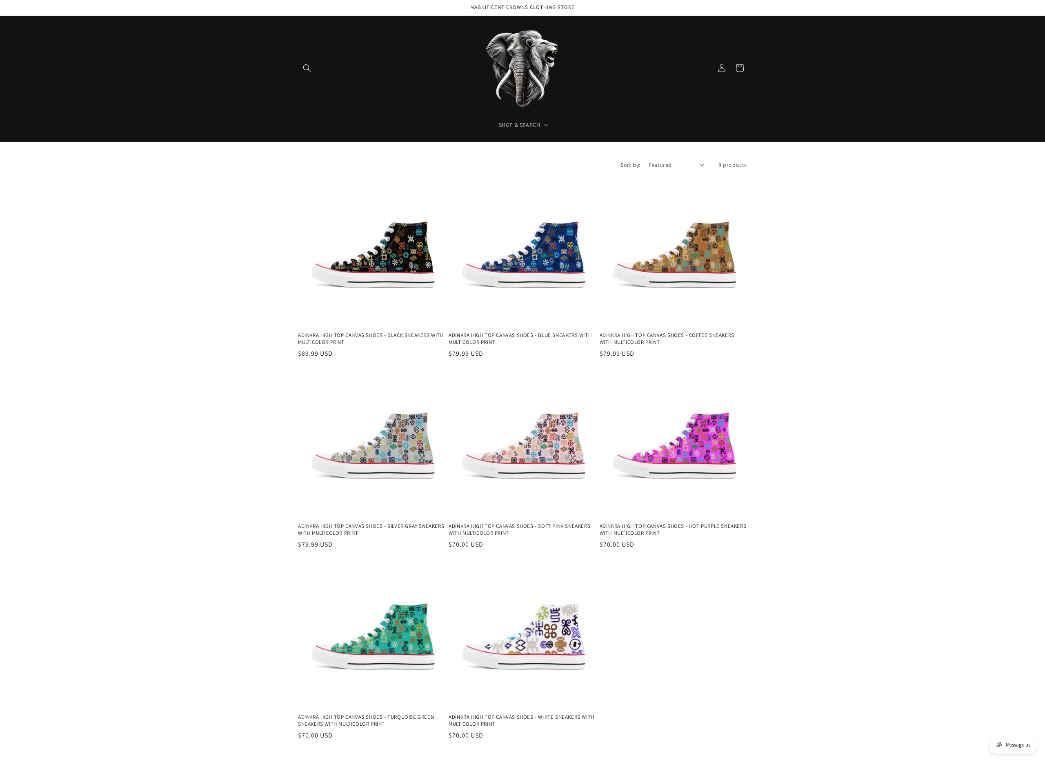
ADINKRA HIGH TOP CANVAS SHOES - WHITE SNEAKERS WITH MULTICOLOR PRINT (521, 720)
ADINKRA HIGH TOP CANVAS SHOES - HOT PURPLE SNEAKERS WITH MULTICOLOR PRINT (673, 529)
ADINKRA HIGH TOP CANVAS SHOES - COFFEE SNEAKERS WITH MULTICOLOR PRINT (667, 339)
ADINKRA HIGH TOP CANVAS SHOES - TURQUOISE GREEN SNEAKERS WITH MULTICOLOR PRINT (366, 720)
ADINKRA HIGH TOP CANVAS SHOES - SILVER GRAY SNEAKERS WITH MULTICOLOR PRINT (371, 529)
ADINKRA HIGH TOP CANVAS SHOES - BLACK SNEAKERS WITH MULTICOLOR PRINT (371, 339)
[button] (307, 68)
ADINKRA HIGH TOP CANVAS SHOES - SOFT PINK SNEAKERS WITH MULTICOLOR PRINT (519, 529)
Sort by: (630, 164)
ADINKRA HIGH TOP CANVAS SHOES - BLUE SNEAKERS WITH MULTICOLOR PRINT (520, 339)
